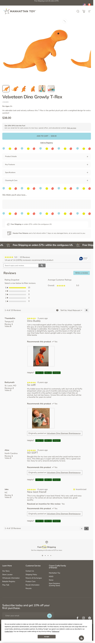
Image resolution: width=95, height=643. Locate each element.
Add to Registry (46, 142)
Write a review (82, 273)
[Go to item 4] (33, 88)
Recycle (29, 588)
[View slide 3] (48, 555)
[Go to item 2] (15, 88)
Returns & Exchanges (34, 578)
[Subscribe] (49, 615)
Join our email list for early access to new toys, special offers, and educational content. (40, 127)
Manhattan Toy (54, 573)
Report (56, 373)
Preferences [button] (55, 631)
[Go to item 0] (6, 88)
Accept (46, 636)
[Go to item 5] (42, 88)
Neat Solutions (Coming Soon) (54, 584)
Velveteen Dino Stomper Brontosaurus (64, 433)
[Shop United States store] (84, 5)
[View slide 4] (50, 555)
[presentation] (41, 356)
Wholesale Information (11, 578)
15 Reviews (25, 257)
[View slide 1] (42, 555)
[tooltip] (84, 259)
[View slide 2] (45, 555)
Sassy (51, 580)
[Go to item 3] (24, 88)
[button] (86, 528)
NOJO (51, 576)
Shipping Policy (31, 574)
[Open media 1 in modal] (64, 21)
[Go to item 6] (51, 88)
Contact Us (30, 571)
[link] (9, 257)
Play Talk (5, 585)
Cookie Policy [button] (9, 631)
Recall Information (32, 585)
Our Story (6, 571)
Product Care (30, 581)
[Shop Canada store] (89, 5)
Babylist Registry (8, 581)
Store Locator (7, 574)
